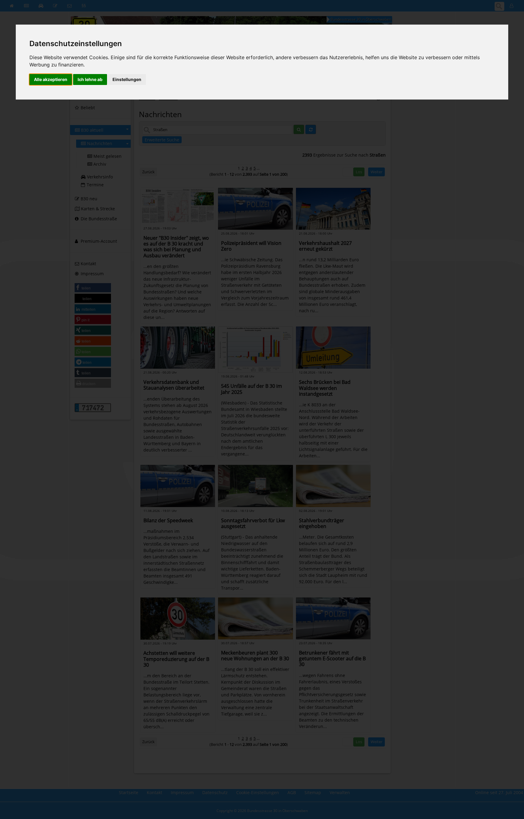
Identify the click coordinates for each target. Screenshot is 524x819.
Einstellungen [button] (127, 79)
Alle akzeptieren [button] (50, 79)
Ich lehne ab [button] (90, 79)
